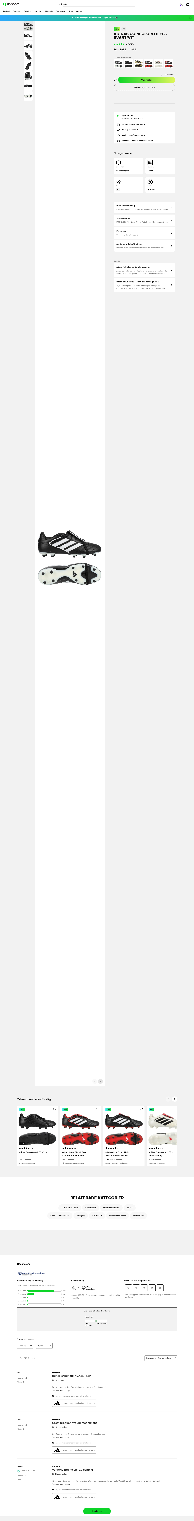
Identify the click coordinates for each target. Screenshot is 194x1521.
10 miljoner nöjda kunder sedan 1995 (137, 141)
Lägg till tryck (144, 87)
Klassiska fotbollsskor (59, 1216)
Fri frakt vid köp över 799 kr (134, 124)
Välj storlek (146, 80)
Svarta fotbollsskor (111, 1208)
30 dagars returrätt (130, 130)
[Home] (11, 4)
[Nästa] (100, 1081)
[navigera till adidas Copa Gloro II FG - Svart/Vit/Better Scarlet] (148, 63)
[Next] (174, 1099)
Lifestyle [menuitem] (49, 11)
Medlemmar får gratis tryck (133, 135)
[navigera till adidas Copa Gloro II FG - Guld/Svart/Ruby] (138, 63)
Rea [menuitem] (71, 11)
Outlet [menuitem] (79, 11)
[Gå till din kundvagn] (187, 4)
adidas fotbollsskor (117, 1216)
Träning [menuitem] (27, 11)
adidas (130, 1208)
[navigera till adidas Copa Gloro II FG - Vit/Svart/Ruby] (158, 63)
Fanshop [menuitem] (17, 11)
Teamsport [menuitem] (61, 11)
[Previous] (168, 1099)
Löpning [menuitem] (38, 11)
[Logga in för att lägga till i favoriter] (115, 79)
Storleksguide (169, 74)
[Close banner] (190, 18)
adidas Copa (138, 1216)
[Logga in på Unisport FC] (181, 4)
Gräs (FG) (81, 1216)
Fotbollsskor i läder (69, 1208)
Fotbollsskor (90, 1208)
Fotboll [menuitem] (6, 11)
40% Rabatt (97, 1216)
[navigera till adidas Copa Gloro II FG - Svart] (128, 63)
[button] (28, 36)
